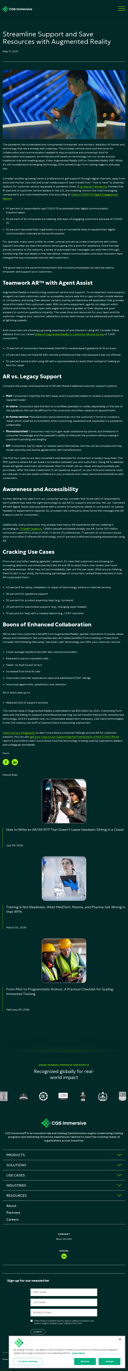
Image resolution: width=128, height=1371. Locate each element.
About (11, 1206)
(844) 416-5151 (64, 1239)
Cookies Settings (28, 1361)
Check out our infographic (19, 732)
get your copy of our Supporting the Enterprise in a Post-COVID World (74, 736)
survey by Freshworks (93, 186)
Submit (38, 1331)
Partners (13, 1212)
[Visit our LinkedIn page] (64, 1256)
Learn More (78, 1353)
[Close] (120, 1339)
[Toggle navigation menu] (121, 8)
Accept (110, 1361)
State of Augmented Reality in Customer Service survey (69, 334)
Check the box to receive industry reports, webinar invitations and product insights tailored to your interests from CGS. (64, 1322)
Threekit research (31, 528)
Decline (85, 1361)
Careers (12, 1219)
